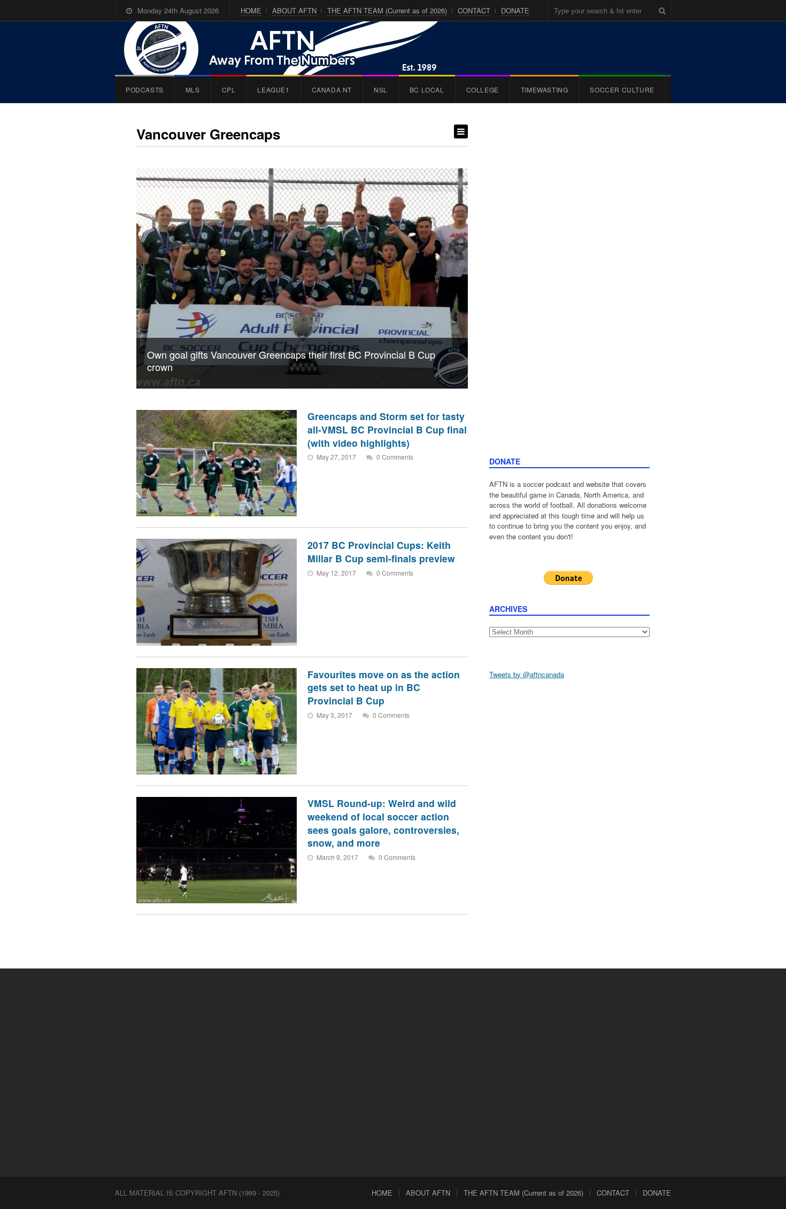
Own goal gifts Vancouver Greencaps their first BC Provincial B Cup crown (291, 360)
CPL (229, 89)
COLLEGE (482, 89)
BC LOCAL (427, 89)
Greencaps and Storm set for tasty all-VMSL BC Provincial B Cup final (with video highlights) (387, 429)
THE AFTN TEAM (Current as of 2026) (387, 10)
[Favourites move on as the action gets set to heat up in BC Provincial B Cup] (216, 721)
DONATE (515, 10)
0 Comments (394, 456)
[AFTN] (292, 48)
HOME (251, 10)
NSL (381, 89)
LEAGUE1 (273, 89)
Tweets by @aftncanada (526, 674)
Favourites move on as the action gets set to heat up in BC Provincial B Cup (383, 687)
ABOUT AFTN (294, 10)
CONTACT (474, 10)
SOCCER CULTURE (622, 89)
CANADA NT (332, 89)
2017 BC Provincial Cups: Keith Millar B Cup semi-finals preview (381, 551)
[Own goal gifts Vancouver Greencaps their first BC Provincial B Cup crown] (302, 278)
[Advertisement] (569, 290)
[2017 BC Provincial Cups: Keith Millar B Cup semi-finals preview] (216, 592)
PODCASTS (145, 89)
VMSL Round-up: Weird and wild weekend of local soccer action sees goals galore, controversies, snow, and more (383, 822)
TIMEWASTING (544, 89)
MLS (193, 89)
